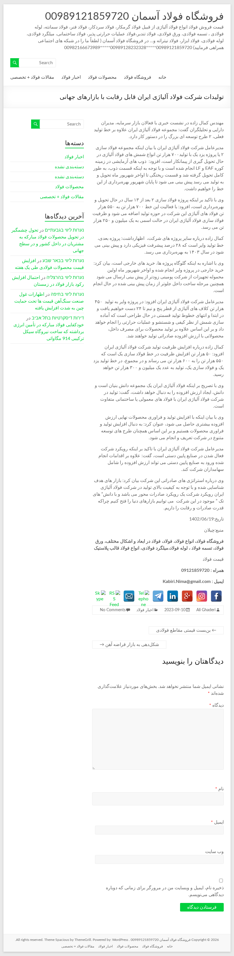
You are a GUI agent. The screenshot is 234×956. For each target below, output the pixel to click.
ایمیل (217, 822)
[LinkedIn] (172, 596)
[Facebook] (216, 596)
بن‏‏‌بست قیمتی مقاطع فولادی (186, 630)
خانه (162, 77)
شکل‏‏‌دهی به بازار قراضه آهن (129, 644)
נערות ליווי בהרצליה (65, 277)
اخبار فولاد (71, 77)
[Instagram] (201, 596)
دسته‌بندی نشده (69, 167)
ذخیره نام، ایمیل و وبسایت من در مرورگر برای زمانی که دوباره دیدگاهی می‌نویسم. (164, 891)
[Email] (129, 596)
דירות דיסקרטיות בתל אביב (58, 318)
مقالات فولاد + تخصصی (32, 77)
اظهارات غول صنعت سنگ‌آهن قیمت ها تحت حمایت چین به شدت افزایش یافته (49, 301)
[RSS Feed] (114, 596)
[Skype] (100, 596)
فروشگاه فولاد (137, 77)
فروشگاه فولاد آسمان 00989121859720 (134, 16)
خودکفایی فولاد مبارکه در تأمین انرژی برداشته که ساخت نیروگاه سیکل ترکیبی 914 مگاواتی (48, 332)
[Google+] (187, 596)
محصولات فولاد (102, 77)
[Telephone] (143, 596)
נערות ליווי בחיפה (67, 294)
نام (219, 789)
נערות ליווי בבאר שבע (63, 260)
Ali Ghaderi (205, 610)
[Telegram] (158, 596)
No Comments (113, 610)
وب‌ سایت (214, 851)
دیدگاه (216, 705)
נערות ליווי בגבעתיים (64, 230)
